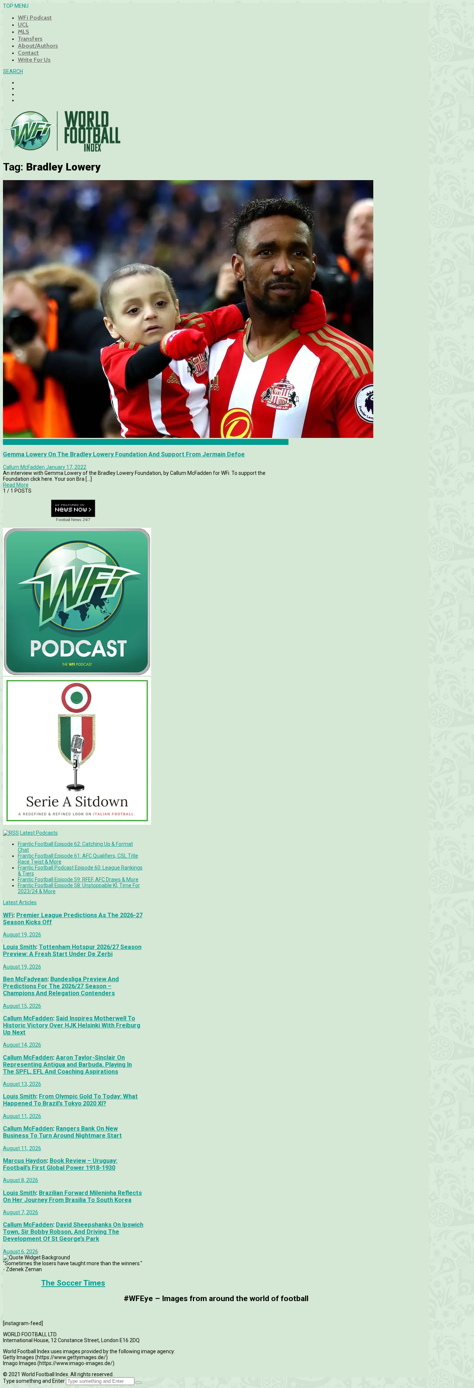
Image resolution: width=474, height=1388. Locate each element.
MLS (23, 31)
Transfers (30, 38)
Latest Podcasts (39, 833)
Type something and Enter (34, 1381)
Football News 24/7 (73, 519)
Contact (28, 52)
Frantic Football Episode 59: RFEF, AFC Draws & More (78, 879)
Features (13, 442)
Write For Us (34, 59)
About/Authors (38, 45)
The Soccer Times (73, 1283)
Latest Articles (20, 902)
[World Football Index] (62, 149)
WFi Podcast (35, 17)
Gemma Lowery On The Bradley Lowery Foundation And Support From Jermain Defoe (124, 454)
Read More (16, 485)
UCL (23, 24)
